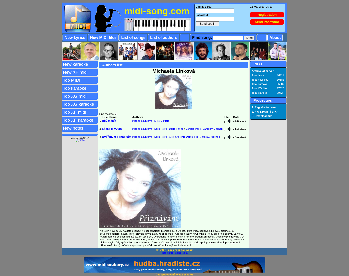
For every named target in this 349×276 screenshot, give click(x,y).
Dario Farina (176, 128)
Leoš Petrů (160, 128)
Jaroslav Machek (212, 128)
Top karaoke (74, 88)
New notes (73, 128)
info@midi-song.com (175, 252)
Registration (267, 15)
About (275, 37)
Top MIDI (71, 80)
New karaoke (75, 64)
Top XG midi (75, 96)
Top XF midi (74, 112)
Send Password (267, 22)
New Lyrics (75, 37)
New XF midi (75, 72)
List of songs (133, 37)
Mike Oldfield (161, 120)
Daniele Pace (193, 128)
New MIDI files (103, 37)
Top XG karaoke (78, 104)
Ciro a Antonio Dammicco (183, 136)
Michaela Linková (142, 120)
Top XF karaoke (78, 120)
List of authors (163, 37)
